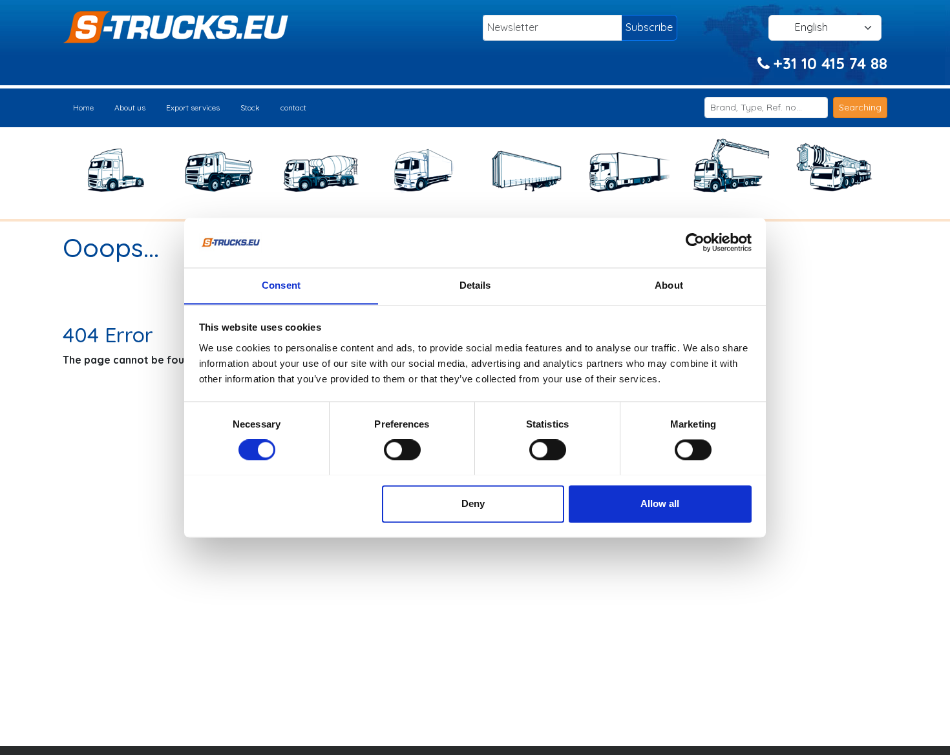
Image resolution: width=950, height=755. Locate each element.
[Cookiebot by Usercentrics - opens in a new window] (695, 242)
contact (293, 107)
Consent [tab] (281, 285)
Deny (473, 503)
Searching (860, 107)
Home (83, 107)
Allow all (659, 503)
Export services (193, 107)
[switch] (402, 449)
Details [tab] (475, 285)
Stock (250, 107)
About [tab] (669, 285)
